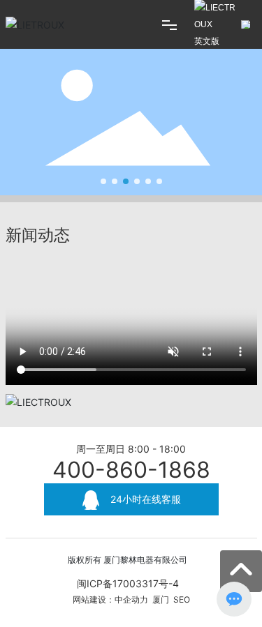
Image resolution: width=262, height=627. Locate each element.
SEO (181, 599)
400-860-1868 (131, 469)
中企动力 (131, 599)
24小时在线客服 (144, 499)
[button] (103, 181)
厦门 (160, 599)
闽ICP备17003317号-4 (128, 583)
